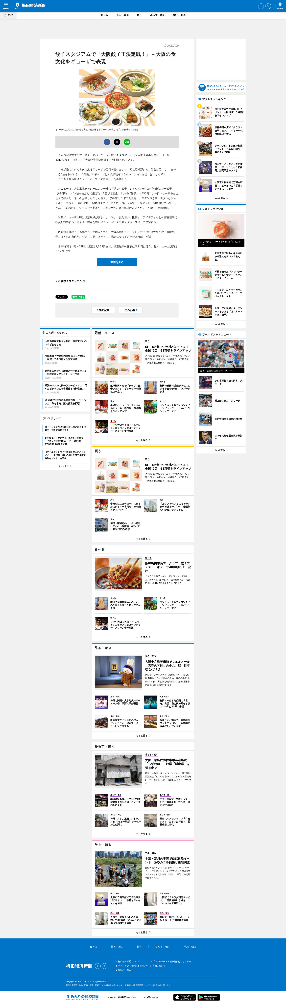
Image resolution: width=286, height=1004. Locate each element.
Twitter (268, 6)
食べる (104, 15)
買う (139, 15)
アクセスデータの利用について (133, 966)
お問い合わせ (158, 966)
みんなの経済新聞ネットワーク (82, 997)
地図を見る (117, 262)
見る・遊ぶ (122, 15)
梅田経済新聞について (129, 961)
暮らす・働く (157, 15)
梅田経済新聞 (30, 5)
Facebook (261, 6)
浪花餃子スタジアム (70, 281)
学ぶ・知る (179, 15)
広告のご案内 (124, 970)
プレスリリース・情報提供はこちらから (171, 961)
